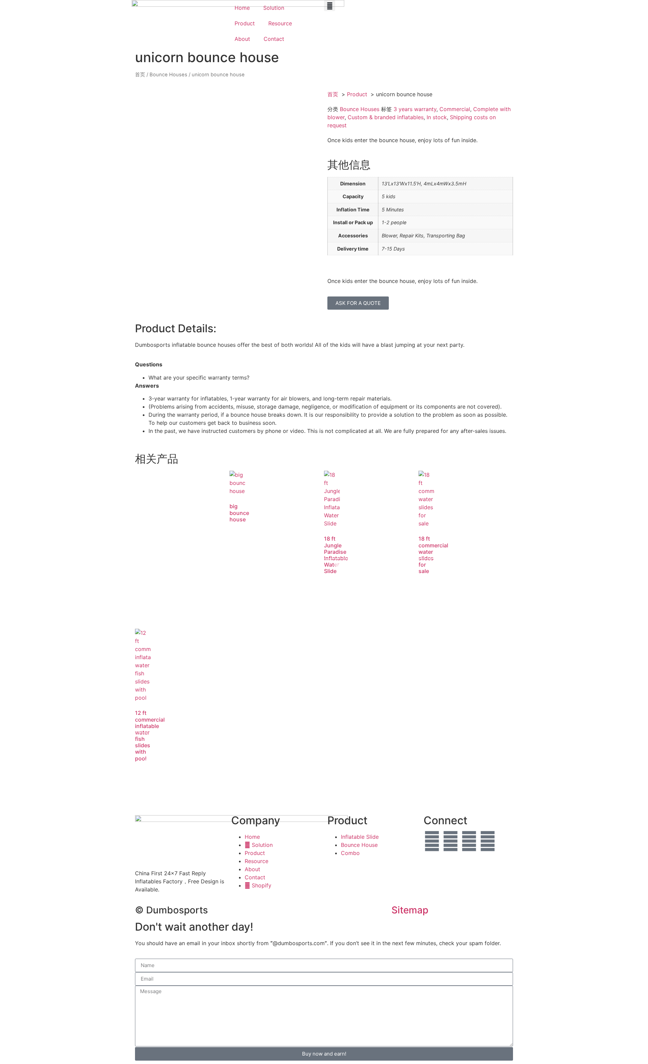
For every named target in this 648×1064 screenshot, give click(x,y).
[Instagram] (487, 841)
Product (245, 23)
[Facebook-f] (432, 841)
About (242, 38)
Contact (274, 38)
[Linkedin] (469, 841)
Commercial (454, 109)
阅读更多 (242, 549)
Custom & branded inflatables (386, 117)
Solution (273, 7)
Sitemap (410, 910)
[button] (329, 5)
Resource (280, 23)
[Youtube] (450, 841)
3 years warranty (415, 109)
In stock (437, 117)
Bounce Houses (168, 75)
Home (242, 7)
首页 (140, 75)
